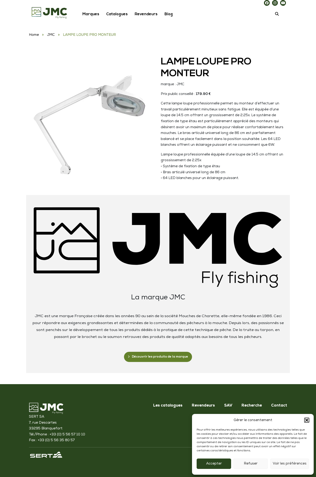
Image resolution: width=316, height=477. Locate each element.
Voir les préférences (290, 463)
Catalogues (117, 14)
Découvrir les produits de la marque (160, 356)
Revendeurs (146, 14)
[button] (306, 420)
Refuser (250, 463)
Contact (279, 406)
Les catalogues (168, 406)
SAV (228, 406)
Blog (168, 14)
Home (34, 35)
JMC (51, 35)
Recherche (252, 406)
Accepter (214, 463)
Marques (90, 14)
